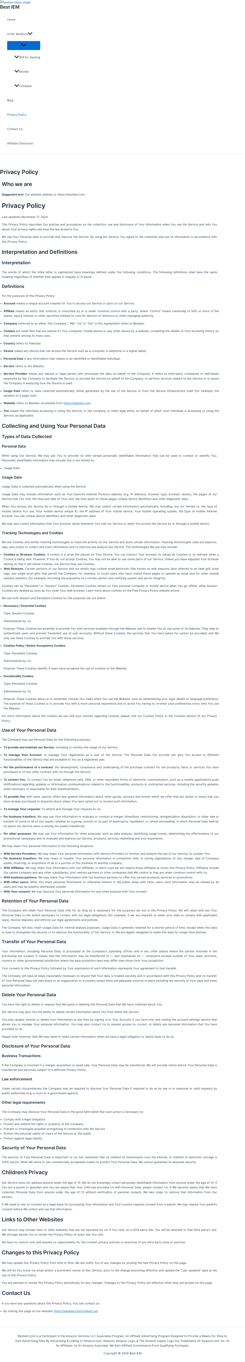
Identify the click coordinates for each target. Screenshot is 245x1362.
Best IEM (10, 7)
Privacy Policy (16, 114)
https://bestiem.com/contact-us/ (76, 1311)
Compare (25, 86)
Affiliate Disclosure (20, 143)
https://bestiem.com (77, 403)
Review (24, 71)
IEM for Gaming (29, 57)
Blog (10, 100)
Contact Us (15, 129)
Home (11, 19)
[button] (30, 34)
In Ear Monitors (17, 34)
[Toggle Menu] (23, 45)
